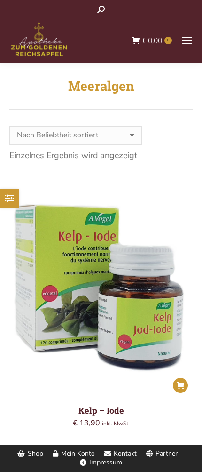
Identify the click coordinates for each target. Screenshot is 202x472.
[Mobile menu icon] (187, 40)
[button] (180, 385)
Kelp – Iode (101, 410)
